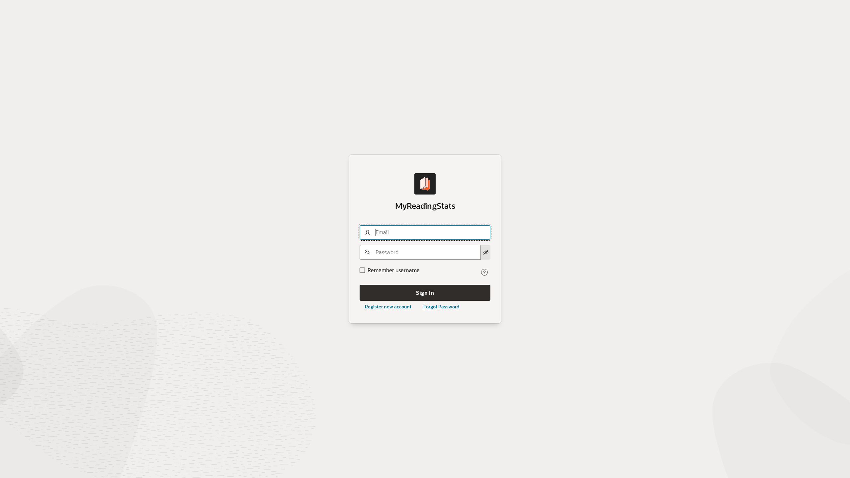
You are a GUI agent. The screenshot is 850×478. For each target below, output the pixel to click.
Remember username (394, 270)
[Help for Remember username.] (484, 272)
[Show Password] (485, 252)
